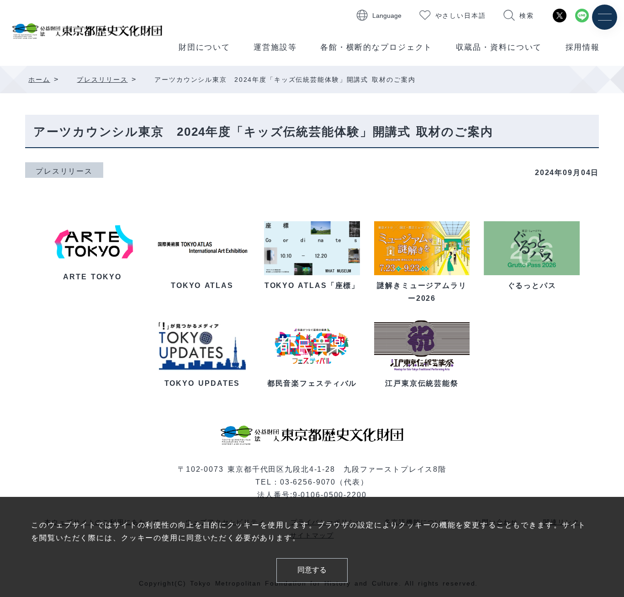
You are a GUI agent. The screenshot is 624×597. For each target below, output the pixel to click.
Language (387, 15)
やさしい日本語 (460, 15)
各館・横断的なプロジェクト (376, 47)
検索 (526, 15)
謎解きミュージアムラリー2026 (422, 292)
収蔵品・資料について (499, 47)
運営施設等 (275, 47)
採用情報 (583, 47)
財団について (204, 47)
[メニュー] (604, 17)
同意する (312, 570)
